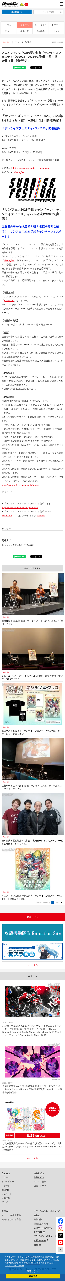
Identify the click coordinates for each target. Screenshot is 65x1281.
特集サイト (7, 1194)
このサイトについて (43, 1228)
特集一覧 (25, 31)
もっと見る (32, 965)
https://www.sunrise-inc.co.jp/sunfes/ (31, 168)
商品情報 (38, 1219)
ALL (9, 25)
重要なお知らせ (41, 1223)
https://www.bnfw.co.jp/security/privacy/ (21, 485)
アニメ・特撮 (40, 1181)
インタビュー (40, 25)
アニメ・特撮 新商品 (11, 1215)
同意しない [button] (32, 1271)
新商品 (5, 1211)
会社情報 (38, 1232)
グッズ (56, 31)
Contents (6, 1173)
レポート (56, 25)
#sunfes (41, 515)
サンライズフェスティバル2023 (18, 545)
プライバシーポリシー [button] (14, 1265)
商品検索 (15, 12)
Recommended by (43, 902)
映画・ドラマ (40, 1186)
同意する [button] (33, 1276)
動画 (7, 31)
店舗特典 (40, 31)
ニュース (25, 25)
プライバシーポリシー (44, 1236)
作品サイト (39, 1177)
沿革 (36, 1244)
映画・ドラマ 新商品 (11, 1219)
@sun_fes (19, 172)
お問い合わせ (40, 1240)
